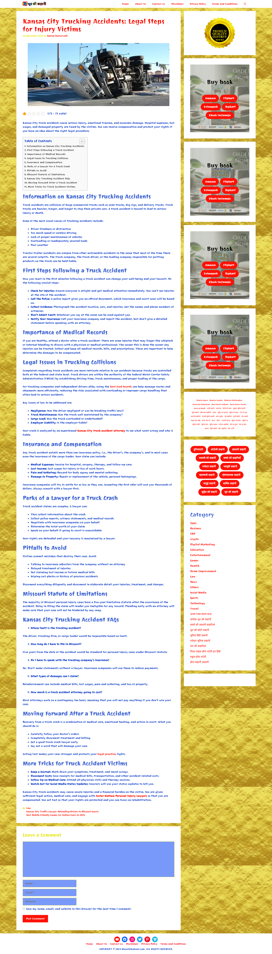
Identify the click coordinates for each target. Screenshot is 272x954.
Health (194, 566)
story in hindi (199, 408)
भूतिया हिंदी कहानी (199, 635)
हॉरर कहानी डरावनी (199, 662)
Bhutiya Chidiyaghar (233, 400)
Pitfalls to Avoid (37, 170)
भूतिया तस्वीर (196, 424)
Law (28, 808)
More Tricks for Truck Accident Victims (51, 186)
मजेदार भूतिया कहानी (200, 641)
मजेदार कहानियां (223, 424)
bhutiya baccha (216, 400)
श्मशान (207, 428)
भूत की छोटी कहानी (199, 630)
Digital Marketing (202, 544)
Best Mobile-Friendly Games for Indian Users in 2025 (55, 815)
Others (194, 587)
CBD (192, 534)
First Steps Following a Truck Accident (50, 150)
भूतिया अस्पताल (236, 420)
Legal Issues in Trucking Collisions (47, 158)
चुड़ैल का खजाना (223, 412)
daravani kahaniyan (201, 404)
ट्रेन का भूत (243, 412)
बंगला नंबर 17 (206, 420)
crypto (194, 539)
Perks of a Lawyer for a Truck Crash (48, 166)
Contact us (158, 4)
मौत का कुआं (234, 424)
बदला (213, 420)
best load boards (121, 386)
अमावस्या (218, 408)
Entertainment (200, 555)
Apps (193, 523)
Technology (197, 603)
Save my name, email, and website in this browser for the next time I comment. (78, 909)
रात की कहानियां (198, 646)
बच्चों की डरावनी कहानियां (202, 625)
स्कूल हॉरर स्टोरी (198, 657)
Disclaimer (177, 4)
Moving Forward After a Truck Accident (52, 182)
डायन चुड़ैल (219, 416)
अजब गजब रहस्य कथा (201, 614)
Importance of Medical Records (46, 154)
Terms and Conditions (225, 4)
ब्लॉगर (218, 420)
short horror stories (238, 404)
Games (194, 560)
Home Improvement (203, 571)
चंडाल (214, 412)
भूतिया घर (245, 420)
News (193, 582)
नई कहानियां (228, 416)
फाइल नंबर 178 (195, 420)
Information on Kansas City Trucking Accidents (55, 146)
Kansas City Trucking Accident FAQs (48, 178)
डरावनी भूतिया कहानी (208, 416)
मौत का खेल (242, 424)
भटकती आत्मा (226, 420)
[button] (245, 4)
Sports (194, 598)
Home (125, 4)
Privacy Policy (198, 4)
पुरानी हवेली (236, 416)
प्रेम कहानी (244, 416)
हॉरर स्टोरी (231, 428)
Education (197, 550)
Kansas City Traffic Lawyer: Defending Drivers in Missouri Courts (62, 811)
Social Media (198, 592)
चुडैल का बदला (233, 412)
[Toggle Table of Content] (80, 141)
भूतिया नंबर (204, 424)
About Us (140, 4)
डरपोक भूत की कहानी (200, 619)
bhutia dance (202, 400)
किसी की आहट (227, 408)
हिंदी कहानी (213, 428)
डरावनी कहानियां (195, 416)
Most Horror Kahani (220, 404)
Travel (194, 609)
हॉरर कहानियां (222, 428)
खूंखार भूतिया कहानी (239, 408)
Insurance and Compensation (44, 162)
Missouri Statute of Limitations (46, 174)
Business (195, 528)
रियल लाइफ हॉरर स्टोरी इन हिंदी (205, 651)
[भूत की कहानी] (34, 4)
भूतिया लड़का (213, 424)
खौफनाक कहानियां (205, 412)
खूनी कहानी (195, 412)
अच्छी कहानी (210, 408)
